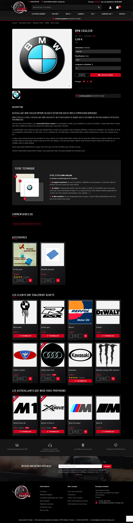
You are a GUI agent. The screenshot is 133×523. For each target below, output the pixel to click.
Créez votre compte (75, 498)
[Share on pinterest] (91, 81)
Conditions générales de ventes (51, 498)
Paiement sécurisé (46, 504)
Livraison (43, 491)
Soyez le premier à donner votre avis (27, 224)
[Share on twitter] (87, 81)
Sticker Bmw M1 (19, 423)
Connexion (72, 495)
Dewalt (99, 327)
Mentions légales (46, 495)
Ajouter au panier (105, 75)
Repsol (71, 327)
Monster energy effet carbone (107, 370)
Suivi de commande (75, 491)
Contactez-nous (46, 507)
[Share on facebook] (84, 81)
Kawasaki (72, 370)
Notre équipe (44, 501)
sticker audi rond (47, 370)
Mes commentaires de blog (78, 501)
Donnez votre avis (85, 88)
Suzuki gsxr (45, 327)
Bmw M (99, 423)
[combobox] (67, 7)
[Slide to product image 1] (16, 95)
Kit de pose (17, 269)
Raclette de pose (47, 269)
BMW (94, 36)
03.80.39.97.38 (104, 501)
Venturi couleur (19, 370)
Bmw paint (17, 327)
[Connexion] (110, 7)
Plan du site (44, 510)
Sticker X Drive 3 (47, 423)
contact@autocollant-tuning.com (111, 503)
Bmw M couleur (75, 423)
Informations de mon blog (77, 504)
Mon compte (72, 486)
